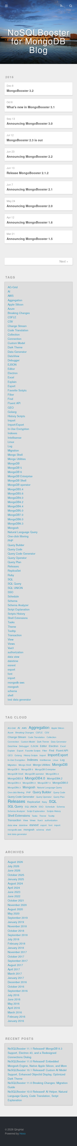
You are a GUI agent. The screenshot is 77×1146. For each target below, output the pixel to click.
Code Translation (18, 330)
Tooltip (12, 631)
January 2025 (16, 879)
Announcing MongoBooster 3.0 (30, 123)
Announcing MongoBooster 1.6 (30, 222)
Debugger (13, 360)
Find (10, 399)
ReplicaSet (14, 571)
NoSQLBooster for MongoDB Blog (38, 40)
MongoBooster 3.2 (20, 90)
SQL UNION (15, 588)
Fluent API (14, 403)
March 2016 (15, 1012)
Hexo (22, 1133)
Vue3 (11, 648)
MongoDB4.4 (15, 506)
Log (10, 446)
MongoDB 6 (15, 472)
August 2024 (15, 883)
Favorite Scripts (17, 390)
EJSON (12, 365)
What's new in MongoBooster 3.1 (31, 107)
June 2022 (14, 896)
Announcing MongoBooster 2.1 (30, 189)
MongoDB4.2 (15, 502)
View (10, 639)
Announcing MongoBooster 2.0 (30, 206)
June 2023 (14, 892)
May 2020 (13, 913)
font (10, 674)
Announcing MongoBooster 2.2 (30, 156)
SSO (10, 592)
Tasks (11, 622)
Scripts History (16, 614)
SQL (10, 579)
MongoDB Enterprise (20, 476)
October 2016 (16, 987)
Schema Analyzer (18, 605)
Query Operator (17, 558)
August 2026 (15, 862)
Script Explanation (19, 609)
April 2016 (14, 1008)
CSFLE (12, 317)
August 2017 (15, 965)
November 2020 (17, 905)
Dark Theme (15, 347)
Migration (13, 450)
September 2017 (18, 961)
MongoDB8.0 (15, 519)
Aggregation (15, 300)
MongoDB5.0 (15, 510)
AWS (10, 296)
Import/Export (16, 425)
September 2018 (18, 935)
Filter (11, 395)
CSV (10, 321)
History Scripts (16, 416)
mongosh (13, 687)
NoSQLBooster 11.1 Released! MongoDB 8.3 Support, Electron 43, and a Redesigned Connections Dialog (35, 1053)
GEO (11, 408)
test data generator (19, 699)
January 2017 (16, 978)
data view (13, 657)
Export (11, 386)
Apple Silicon (15, 304)
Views (11, 644)
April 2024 (14, 888)
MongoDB (13, 463)
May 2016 (13, 1004)
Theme (12, 627)
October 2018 (16, 931)
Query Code (15, 549)
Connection (14, 339)
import (11, 678)
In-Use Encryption (18, 429)
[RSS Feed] (61, 6)
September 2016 (18, 991)
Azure (11, 309)
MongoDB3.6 (15, 493)
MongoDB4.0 (15, 498)
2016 (9, 77)
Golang (12, 412)
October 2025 (16, 875)
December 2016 (17, 982)
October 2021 (16, 900)
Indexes (12, 433)
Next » (63, 261)
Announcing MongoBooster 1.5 (30, 239)
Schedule (13, 596)
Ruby (11, 575)
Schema (12, 601)
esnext (12, 665)
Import (11, 420)
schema (12, 691)
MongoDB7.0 (15, 515)
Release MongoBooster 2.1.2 (28, 173)
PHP (10, 541)
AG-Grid (13, 287)
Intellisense (14, 438)
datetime (13, 661)
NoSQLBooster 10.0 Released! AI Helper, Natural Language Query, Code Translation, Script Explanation (37, 1096)
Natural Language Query (22, 532)
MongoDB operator (19, 485)
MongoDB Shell (17, 480)
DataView (13, 356)
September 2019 (18, 918)
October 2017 (16, 956)
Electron (13, 373)
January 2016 (16, 1021)
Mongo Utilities (17, 459)
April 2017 (14, 969)
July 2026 (13, 866)
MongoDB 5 (15, 468)
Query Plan (14, 562)
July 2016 (13, 995)
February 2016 (16, 1017)
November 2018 (17, 926)
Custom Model (16, 343)
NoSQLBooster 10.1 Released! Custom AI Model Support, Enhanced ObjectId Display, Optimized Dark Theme (37, 1074)
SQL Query (14, 584)
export (11, 669)
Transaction (15, 635)
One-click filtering (18, 536)
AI (9, 291)
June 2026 (14, 870)
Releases (13, 566)
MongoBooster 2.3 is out (25, 140)
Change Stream (17, 326)
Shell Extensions (18, 618)
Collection (14, 334)
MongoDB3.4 (15, 489)
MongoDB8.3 (15, 523)
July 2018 (13, 939)
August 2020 (15, 909)
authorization (15, 652)
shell (10, 695)
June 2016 (14, 999)
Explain (12, 382)
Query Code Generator (21, 554)
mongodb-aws (16, 682)
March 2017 (15, 974)
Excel (11, 377)
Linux (11, 442)
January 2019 (16, 922)
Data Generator (17, 352)
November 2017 (17, 952)
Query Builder (16, 545)
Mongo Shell (15, 455)
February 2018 (16, 943)
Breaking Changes (19, 313)
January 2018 (16, 948)
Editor (11, 369)
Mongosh (13, 528)
